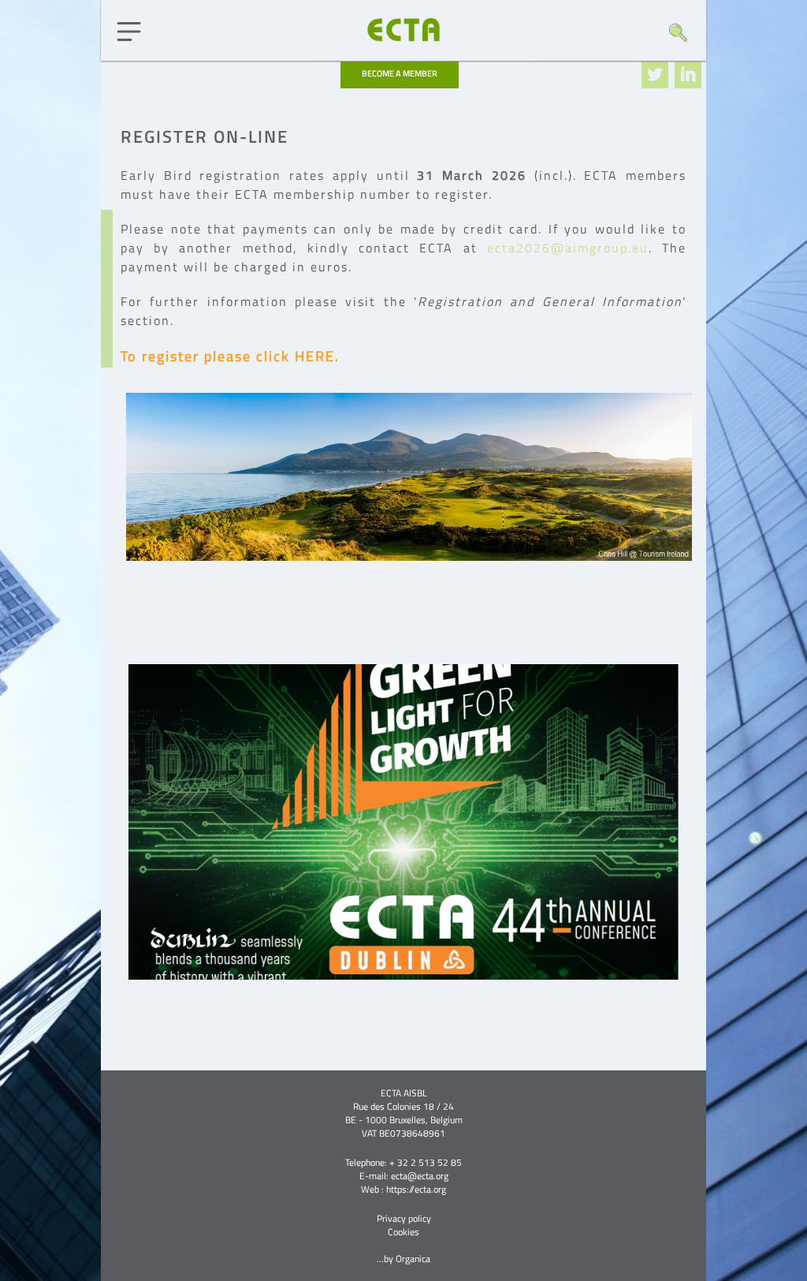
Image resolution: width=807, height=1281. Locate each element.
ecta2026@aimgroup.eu (568, 247)
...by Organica (403, 1258)
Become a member (399, 73)
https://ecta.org (416, 1189)
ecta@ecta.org (419, 1175)
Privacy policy (404, 1218)
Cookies (403, 1231)
